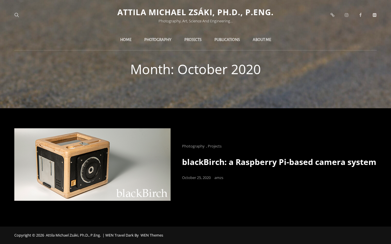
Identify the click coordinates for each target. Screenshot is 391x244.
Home (125, 40)
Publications (227, 40)
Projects (193, 40)
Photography (157, 40)
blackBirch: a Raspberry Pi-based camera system (279, 161)
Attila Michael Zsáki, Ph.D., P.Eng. (195, 12)
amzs (218, 177)
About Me (262, 40)
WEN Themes (152, 235)
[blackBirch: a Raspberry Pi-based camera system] (92, 164)
